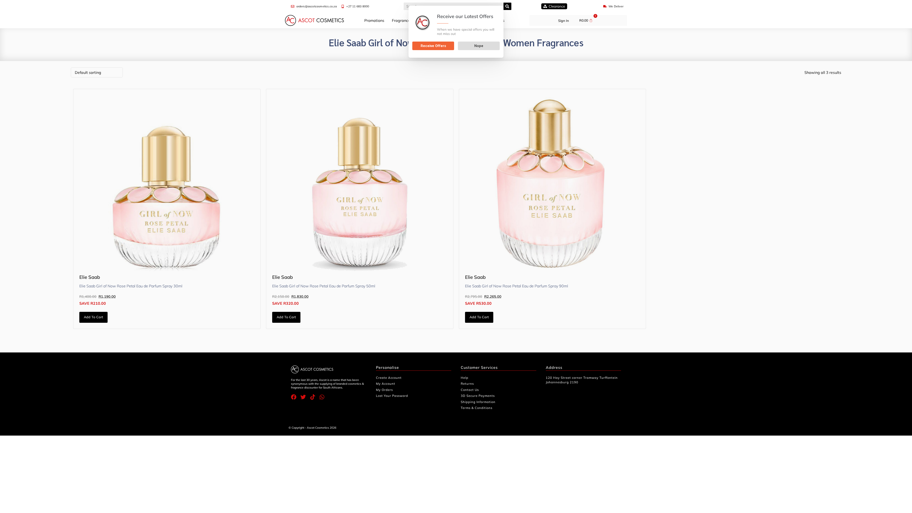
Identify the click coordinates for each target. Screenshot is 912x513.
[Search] (507, 6)
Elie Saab (89, 277)
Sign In (563, 21)
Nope (478, 46)
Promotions (374, 20)
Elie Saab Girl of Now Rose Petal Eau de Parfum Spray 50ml (323, 286)
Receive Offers (433, 46)
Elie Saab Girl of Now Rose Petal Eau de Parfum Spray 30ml (130, 286)
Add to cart (93, 317)
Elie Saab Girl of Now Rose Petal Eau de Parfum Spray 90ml (516, 286)
